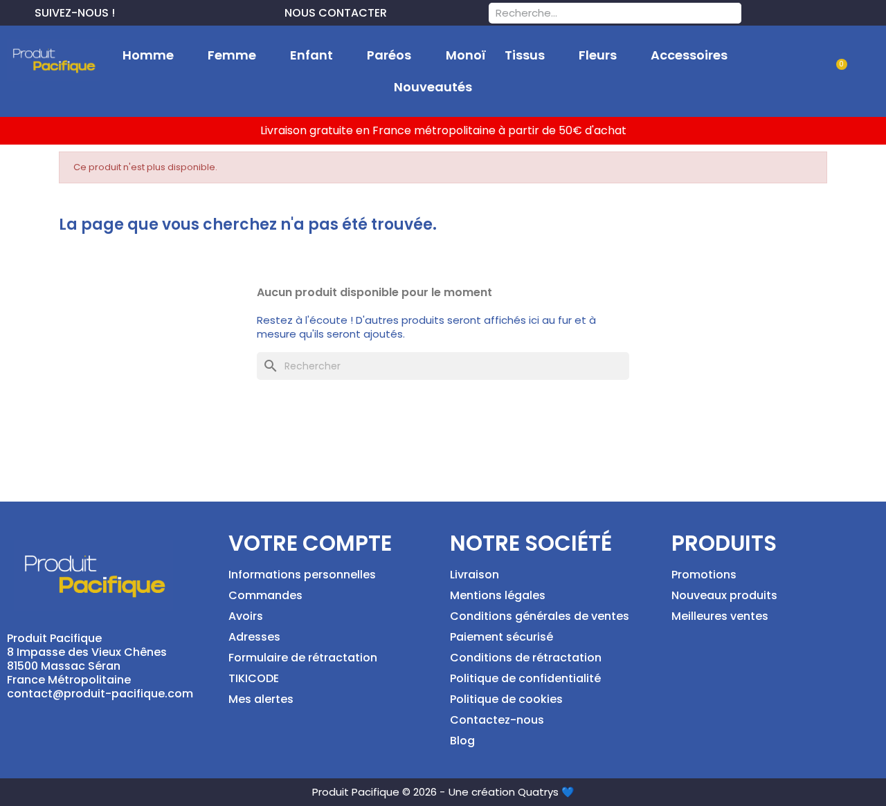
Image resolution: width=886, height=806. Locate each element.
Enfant (311, 55)
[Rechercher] (731, 13)
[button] (836, 72)
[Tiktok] (192, 11)
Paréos (389, 55)
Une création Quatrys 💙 (512, 792)
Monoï (466, 55)
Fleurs (598, 55)
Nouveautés (433, 86)
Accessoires (689, 55)
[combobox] (597, 13)
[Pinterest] (148, 11)
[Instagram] (170, 11)
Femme (232, 55)
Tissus (525, 55)
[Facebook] (126, 11)
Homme (148, 55)
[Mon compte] (792, 71)
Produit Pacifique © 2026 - (378, 792)
